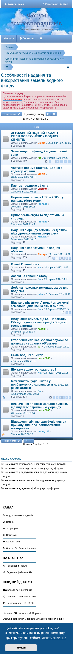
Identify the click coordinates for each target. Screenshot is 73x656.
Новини (10, 522)
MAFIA (41, 174)
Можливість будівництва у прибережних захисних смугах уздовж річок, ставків (39, 384)
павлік (42, 328)
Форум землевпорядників (36, 19)
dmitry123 (43, 431)
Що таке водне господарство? (33, 369)
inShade (42, 203)
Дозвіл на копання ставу (29, 276)
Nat (39, 267)
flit (39, 158)
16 (57, 161)
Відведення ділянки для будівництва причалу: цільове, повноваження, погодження (38, 425)
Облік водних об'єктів (27, 355)
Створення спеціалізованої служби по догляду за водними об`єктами (39, 341)
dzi (39, 346)
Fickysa (42, 236)
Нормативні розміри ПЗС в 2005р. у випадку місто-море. (37, 199)
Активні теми (13, 541)
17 (61, 161)
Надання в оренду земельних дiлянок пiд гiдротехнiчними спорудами (39, 231)
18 (65, 161)
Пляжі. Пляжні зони (25, 264)
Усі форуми (12, 528)
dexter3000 (44, 358)
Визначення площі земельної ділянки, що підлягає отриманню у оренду (39, 405)
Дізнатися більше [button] (54, 638)
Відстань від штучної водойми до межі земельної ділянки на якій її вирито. (40, 304)
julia (40, 294)
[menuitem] (14, 4)
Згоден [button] (21, 647)
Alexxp (42, 254)
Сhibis (41, 143)
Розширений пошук (17, 566)
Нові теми (11, 535)
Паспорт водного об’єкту (30, 185)
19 (69, 161)
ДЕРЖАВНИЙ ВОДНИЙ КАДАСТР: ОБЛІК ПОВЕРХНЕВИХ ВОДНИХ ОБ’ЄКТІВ (36, 136)
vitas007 (42, 188)
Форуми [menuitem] (9, 38)
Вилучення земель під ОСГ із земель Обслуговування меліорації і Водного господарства (39, 322)
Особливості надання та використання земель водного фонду (32, 80)
